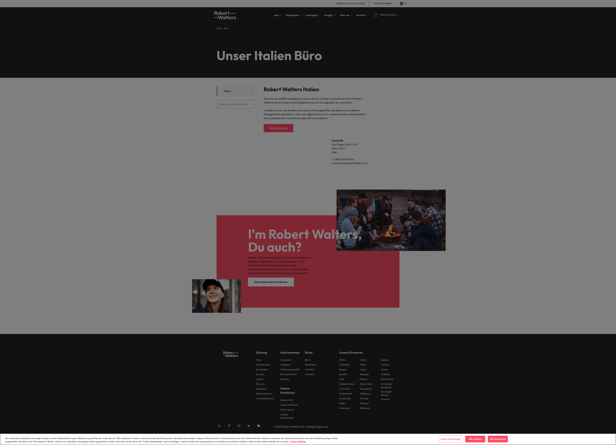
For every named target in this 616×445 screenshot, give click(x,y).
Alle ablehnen (475, 439)
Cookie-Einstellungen (451, 439)
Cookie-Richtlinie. (298, 441)
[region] (308, 439)
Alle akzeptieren (498, 439)
